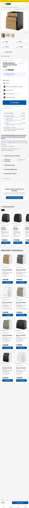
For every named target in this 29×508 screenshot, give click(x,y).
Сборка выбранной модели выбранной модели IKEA (14, 129)
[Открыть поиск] (26, 3)
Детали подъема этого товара (9, 130)
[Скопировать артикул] (10, 178)
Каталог (5, 9)
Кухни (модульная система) (19, 9)
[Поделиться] (19, 63)
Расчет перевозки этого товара (10, 127)
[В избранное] (25, 63)
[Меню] (2, 3)
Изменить (23, 113)
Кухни (10, 9)
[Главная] (1, 9)
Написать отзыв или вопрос (14, 197)
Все (3, 210)
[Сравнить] (22, 63)
